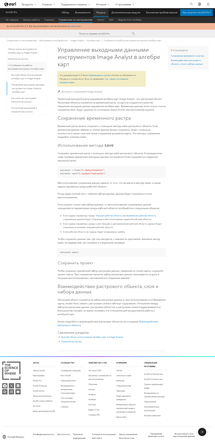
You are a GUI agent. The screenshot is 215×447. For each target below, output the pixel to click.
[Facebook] (4, 385)
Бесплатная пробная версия (161, 12)
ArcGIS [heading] (36, 363)
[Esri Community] (4, 391)
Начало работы (31, 19)
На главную (12, 19)
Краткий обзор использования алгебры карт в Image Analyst (26, 77)
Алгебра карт (93, 40)
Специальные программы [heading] (150, 365)
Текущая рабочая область (108, 215)
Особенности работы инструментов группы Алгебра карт (132, 40)
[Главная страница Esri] (10, 4)
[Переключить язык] (199, 4)
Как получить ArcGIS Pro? (196, 12)
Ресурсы (101, 12)
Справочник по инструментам (75, 19)
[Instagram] (11, 391)
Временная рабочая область (141, 215)
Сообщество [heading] (68, 363)
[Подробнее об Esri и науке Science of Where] (11, 371)
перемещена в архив (99, 75)
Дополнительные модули (125, 12)
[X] (11, 385)
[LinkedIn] (18, 385)
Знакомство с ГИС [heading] (97, 363)
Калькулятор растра (18, 59)
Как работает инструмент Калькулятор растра (24, 100)
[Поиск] (191, 4)
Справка (49, 19)
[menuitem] (44, 370)
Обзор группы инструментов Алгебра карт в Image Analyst (22, 51)
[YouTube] (18, 391)
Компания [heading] (121, 363)
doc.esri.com (74, 26)
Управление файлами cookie (156, 435)
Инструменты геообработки (53, 40)
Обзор (65, 12)
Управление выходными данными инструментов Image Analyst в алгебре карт (27, 88)
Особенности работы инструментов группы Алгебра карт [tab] (26, 67)
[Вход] (208, 4)
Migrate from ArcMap (129, 19)
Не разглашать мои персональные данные (184, 435)
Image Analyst (77, 40)
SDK (111, 19)
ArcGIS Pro (11, 12)
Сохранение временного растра (187, 55)
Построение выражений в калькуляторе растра (24, 110)
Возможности (82, 12)
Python (100, 19)
